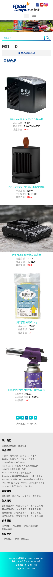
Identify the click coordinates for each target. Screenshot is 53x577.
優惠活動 (16, 496)
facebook (37, 5)
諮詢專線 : (20, 565)
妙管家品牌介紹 (9, 446)
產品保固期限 (8, 516)
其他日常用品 (35, 513)
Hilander (28, 486)
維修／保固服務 (31, 526)
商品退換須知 (37, 516)
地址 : (14, 561)
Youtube (41, 5)
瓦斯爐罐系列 (8, 506)
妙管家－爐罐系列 (10, 456)
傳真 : (20, 569)
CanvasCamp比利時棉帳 (33, 483)
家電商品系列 (20, 513)
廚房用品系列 (35, 509)
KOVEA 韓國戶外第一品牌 (14, 469)
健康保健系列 (22, 506)
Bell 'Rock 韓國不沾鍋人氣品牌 (16, 473)
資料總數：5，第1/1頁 (26, 423)
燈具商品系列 (37, 506)
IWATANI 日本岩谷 (10, 483)
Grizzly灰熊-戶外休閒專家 (14, 462)
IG (46, 5)
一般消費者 (7, 539)
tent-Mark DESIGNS (12, 486)
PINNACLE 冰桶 (9, 479)
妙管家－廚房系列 (10, 459)
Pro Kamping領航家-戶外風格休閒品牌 (20, 466)
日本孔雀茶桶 (36, 476)
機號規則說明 (22, 516)
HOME (26, 7)
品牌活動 (26, 496)
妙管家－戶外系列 (28, 456)
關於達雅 (22, 446)
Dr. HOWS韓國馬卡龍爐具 (31, 479)
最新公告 (6, 496)
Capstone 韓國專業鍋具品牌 (15, 476)
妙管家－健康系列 (28, 459)
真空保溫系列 (8, 509)
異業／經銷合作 (22, 539)
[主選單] (26, 16)
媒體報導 (37, 496)
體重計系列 (7, 513)
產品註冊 (6, 526)
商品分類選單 (28, 53)
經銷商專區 (7, 529)
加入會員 (17, 526)
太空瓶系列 (21, 509)
